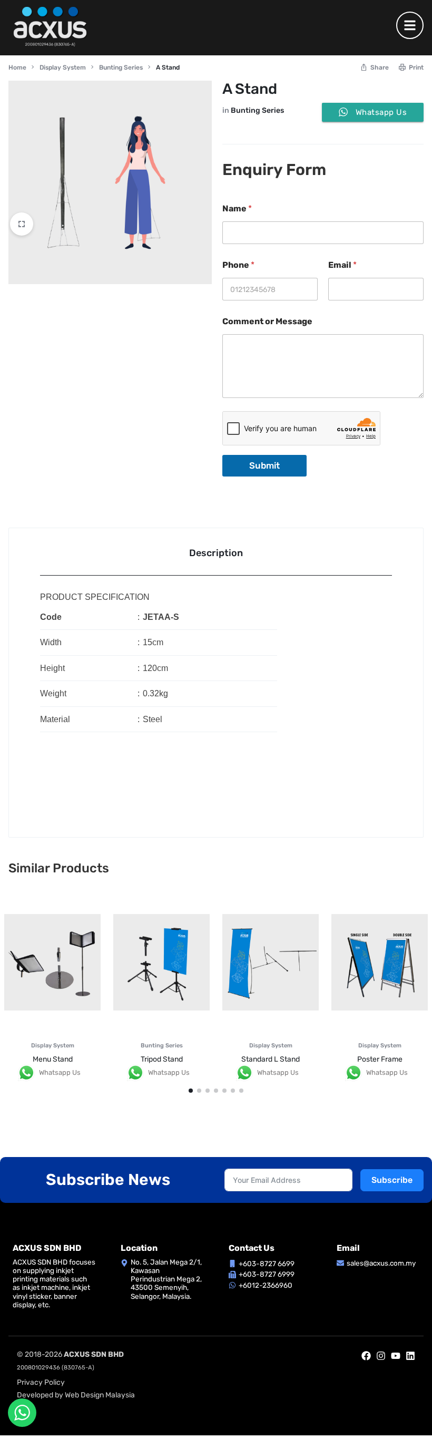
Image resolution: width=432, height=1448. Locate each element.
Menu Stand (53, 1059)
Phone (238, 265)
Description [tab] (216, 553)
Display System (63, 67)
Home (17, 67)
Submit (264, 465)
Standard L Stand (270, 1059)
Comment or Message (267, 321)
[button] (191, 1091)
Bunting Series (121, 67)
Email (342, 265)
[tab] (216, 552)
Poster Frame (379, 1059)
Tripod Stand (162, 1059)
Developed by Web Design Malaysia (76, 1395)
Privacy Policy (41, 1382)
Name (237, 208)
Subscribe (392, 1180)
